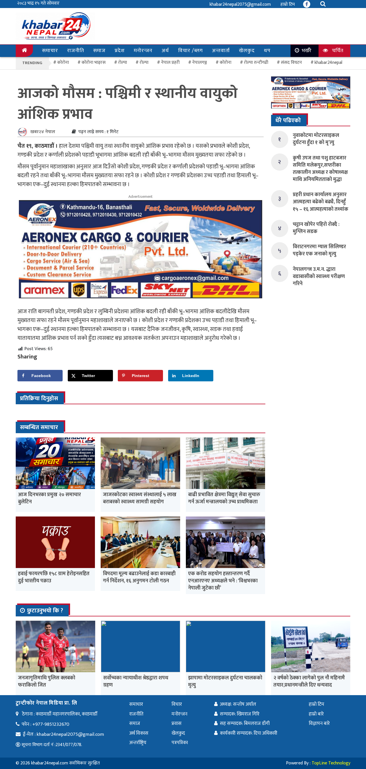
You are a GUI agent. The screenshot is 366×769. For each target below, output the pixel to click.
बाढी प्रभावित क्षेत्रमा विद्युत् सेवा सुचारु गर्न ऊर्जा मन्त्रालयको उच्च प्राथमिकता (224, 498)
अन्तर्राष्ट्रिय (137, 743)
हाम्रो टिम (288, 4)
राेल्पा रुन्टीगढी (256, 62)
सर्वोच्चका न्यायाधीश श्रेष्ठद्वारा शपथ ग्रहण (135, 681)
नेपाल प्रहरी (170, 62)
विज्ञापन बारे (319, 723)
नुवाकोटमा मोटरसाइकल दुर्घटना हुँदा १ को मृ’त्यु (316, 139)
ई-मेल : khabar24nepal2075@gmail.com (63, 734)
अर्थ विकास (138, 733)
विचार (177, 704)
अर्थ (165, 50)
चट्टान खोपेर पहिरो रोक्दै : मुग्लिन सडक (316, 228)
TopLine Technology (331, 763)
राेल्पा (122, 62)
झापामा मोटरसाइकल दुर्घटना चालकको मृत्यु (225, 681)
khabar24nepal (328, 62)
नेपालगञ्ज (199, 62)
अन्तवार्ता (221, 50)
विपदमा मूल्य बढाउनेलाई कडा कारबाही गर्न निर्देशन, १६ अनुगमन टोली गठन (139, 577)
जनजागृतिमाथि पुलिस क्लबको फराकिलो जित (46, 681)
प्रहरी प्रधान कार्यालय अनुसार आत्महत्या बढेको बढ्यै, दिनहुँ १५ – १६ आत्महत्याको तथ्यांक (320, 201)
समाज (99, 50)
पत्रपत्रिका (180, 743)
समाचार (50, 50)
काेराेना (63, 62)
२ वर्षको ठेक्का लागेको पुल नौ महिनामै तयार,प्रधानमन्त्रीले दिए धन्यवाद (309, 681)
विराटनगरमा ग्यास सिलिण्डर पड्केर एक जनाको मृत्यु (319, 250)
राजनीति (75, 50)
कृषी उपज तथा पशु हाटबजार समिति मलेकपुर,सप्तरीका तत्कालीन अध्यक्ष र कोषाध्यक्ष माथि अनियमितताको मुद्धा (320, 169)
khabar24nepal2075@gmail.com (240, 4)
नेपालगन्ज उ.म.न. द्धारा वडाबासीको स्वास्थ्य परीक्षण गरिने (319, 276)
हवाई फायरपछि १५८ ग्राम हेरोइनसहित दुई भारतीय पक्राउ (53, 577)
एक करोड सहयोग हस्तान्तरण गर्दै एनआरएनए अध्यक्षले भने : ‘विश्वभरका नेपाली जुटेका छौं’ (223, 580)
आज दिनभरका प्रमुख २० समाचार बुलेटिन (49, 498)
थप (267, 50)
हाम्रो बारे (316, 714)
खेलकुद (247, 50)
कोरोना (225, 62)
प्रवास (177, 723)
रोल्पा (144, 62)
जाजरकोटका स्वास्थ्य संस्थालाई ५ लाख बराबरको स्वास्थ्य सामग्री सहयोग (139, 498)
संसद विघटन (291, 62)
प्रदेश (120, 50)
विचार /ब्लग (190, 50)
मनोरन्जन (143, 50)
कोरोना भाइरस (93, 62)
